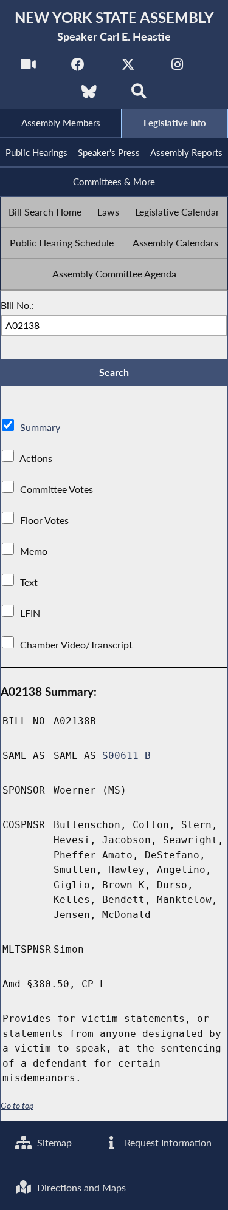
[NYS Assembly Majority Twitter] (128, 67)
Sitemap (53, 1142)
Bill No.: (17, 305)
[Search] (139, 95)
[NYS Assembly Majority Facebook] (78, 67)
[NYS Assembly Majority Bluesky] (89, 95)
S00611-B (126, 755)
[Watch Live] (28, 67)
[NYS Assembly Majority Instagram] (177, 67)
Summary (40, 427)
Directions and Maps (80, 1187)
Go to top (17, 1105)
